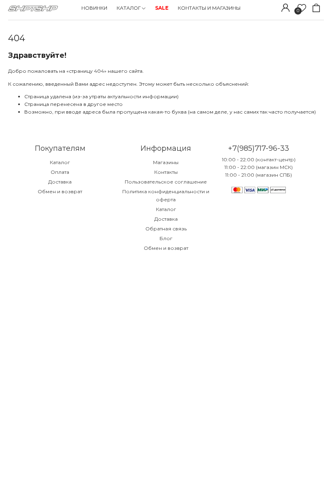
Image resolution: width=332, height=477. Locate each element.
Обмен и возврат (60, 191)
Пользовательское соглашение (166, 182)
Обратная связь (166, 229)
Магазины (166, 162)
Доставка (60, 182)
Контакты (166, 172)
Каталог (60, 162)
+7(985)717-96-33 (258, 148)
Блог (166, 238)
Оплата (60, 172)
